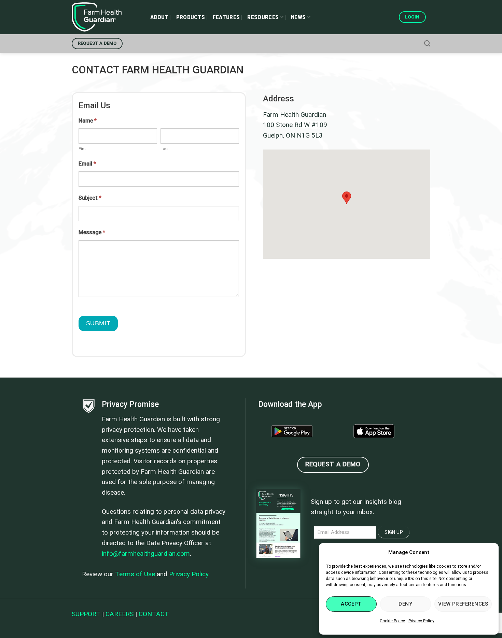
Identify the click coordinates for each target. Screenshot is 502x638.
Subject (90, 198)
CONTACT (154, 614)
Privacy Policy (421, 621)
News (298, 17)
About (159, 17)
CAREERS (120, 614)
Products (190, 17)
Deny (405, 604)
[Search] (427, 43)
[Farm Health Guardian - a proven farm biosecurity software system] (106, 17)
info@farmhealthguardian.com (146, 553)
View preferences (463, 604)
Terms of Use (135, 574)
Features (226, 17)
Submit (98, 323)
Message (92, 232)
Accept (351, 604)
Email (87, 163)
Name (88, 120)
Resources (263, 17)
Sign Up (394, 532)
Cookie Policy (392, 621)
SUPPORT (86, 614)
